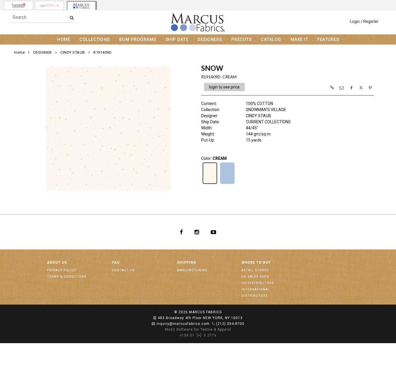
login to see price (224, 87)
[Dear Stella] (49, 5)
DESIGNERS (209, 39)
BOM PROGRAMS (137, 39)
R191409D (102, 52)
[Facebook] (181, 232)
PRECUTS (241, 39)
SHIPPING (186, 262)
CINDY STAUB (72, 52)
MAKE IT (299, 39)
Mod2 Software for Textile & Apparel (198, 329)
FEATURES (328, 39)
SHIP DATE (177, 39)
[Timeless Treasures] (18, 5)
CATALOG (271, 39)
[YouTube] (213, 232)
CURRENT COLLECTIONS (268, 122)
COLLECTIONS (94, 39)
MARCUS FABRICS (205, 312)
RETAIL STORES (255, 270)
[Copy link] (331, 88)
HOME (63, 39)
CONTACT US (123, 270)
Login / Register (364, 21)
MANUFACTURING (192, 270)
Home (19, 52)
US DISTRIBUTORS (257, 283)
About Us (57, 262)
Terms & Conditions (66, 276)
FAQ (116, 262)
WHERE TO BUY (256, 262)
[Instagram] (197, 232)
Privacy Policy (62, 270)
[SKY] (227, 183)
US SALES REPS (255, 276)
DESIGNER (42, 52)
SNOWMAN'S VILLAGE (266, 109)
